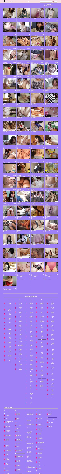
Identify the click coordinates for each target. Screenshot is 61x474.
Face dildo (17, 467)
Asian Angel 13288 (47, 117)
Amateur (5, 35)
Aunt (9, 357)
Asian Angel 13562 (33, 89)
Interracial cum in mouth (30, 448)
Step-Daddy (20, 377)
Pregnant (42, 407)
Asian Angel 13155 (47, 18)
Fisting (31, 350)
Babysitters (9, 362)
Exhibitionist (20, 406)
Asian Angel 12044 (19, 89)
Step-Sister (52, 350)
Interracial (31, 412)
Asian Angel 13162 (5, 117)
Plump (42, 403)
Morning (42, 355)
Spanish (52, 363)
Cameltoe (20, 337)
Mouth (42, 358)
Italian (31, 413)
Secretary (52, 340)
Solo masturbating (40, 466)
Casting (20, 341)
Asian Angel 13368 (5, 244)
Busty (10, 397)
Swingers (52, 381)
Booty (20, 176)
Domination (20, 391)
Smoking (52, 358)
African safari (8, 455)
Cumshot (10, 49)
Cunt (20, 371)
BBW (18, 176)
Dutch (20, 395)
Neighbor (42, 365)
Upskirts (52, 411)
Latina (31, 434)
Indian (31, 408)
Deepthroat (20, 383)
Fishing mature (18, 473)
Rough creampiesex (41, 452)
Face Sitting (31, 336)
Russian (42, 424)
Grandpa (31, 378)
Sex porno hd (40, 458)
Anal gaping (7, 463)
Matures (42, 341)
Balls (9, 363)
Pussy (42, 412)
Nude (42, 368)
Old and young (42, 379)
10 (48, 5)
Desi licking (18, 448)
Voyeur (53, 418)
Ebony (20, 398)
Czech (20, 373)
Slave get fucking (40, 462)
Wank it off (50, 447)
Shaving (52, 345)
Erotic (20, 402)
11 (49, 5)
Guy (31, 383)
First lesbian (18, 472)
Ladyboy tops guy (29, 466)
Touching (52, 399)
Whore (53, 427)
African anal (7, 454)
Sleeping (52, 355)
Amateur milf (7, 459)
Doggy (20, 388)
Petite (42, 399)
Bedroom (9, 371)
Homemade (31, 398)
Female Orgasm (31, 341)
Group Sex (31, 382)
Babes (36, 35)
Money (42, 353)
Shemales (52, 346)
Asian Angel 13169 (5, 316)
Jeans (31, 418)
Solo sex (39, 467)
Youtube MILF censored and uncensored (50, 272)
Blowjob (9, 35)
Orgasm (42, 380)
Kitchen (31, 424)
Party (42, 395)
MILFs (42, 346)
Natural (42, 364)
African (10, 342)
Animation (9, 346)
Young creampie (50, 459)
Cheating (20, 345)
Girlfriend (31, 370)
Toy (52, 400)
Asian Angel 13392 (5, 258)
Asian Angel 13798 (5, 216)
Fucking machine (31, 359)
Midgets (42, 345)
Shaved (53, 344)
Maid (42, 336)
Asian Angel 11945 (47, 89)
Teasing (52, 388)
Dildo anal (17, 452)
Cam (20, 336)
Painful (42, 387)
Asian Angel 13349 (33, 18)
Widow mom (50, 448)
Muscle (42, 359)
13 (50, 5)
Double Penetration (20, 392)
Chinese (20, 346)
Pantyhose (42, 391)
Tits (52, 395)
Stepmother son (40, 471)
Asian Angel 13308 (5, 75)
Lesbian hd (28, 471)
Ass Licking (9, 355)
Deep (20, 382)
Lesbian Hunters (5, 230)
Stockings (52, 372)
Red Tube (28, 48)
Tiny (52, 392)
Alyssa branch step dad (9, 456)
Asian (7, 35)
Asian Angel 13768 (47, 216)
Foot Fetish (31, 353)
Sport (52, 367)
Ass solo (7, 472)
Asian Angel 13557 (19, 230)
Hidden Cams (31, 394)
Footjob (31, 354)
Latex (31, 431)
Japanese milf (29, 457)
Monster (42, 354)
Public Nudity (42, 409)
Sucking (52, 377)
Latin (31, 432)
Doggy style (18, 456)
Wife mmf (49, 451)
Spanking (52, 364)
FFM (31, 345)
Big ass (10, 372)
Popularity (49, 4)
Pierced (42, 400)
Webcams (52, 423)
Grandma (31, 377)
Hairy (31, 388)
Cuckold (20, 364)
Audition (10, 356)
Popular (23, 1)
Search (55, 1)
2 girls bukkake (8, 447)
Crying (20, 363)
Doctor (20, 387)
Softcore (52, 359)
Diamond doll (18, 451)
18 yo (10, 336)
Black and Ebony (9, 380)
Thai (52, 391)
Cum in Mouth (20, 367)
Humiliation (31, 403)
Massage (42, 337)
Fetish (31, 344)
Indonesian (31, 409)
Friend (31, 358)
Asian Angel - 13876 (47, 230)
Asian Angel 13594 (33, 103)
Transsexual (52, 401)
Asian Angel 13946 (19, 117)
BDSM (22, 91)
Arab (9, 348)
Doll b (17, 457)
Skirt (52, 353)
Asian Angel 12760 (5, 145)
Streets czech (40, 472)
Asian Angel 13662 (47, 312)
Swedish (52, 380)
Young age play (50, 458)
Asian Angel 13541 (33, 258)
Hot (31, 401)
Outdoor (42, 383)
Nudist (42, 369)
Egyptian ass (18, 463)
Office (42, 376)
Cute (20, 372)
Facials (31, 337)
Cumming (20, 368)
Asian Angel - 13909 (5, 89)
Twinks (53, 404)
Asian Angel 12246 (47, 131)
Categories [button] (19, 1)
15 (52, 5)
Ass (47, 162)
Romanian (41, 422)
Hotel (31, 402)
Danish (20, 379)
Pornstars (41, 404)
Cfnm (20, 344)
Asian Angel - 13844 (19, 316)
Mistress (42, 349)
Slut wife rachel (40, 463)
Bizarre (10, 379)
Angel (48, 190)
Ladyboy (31, 430)
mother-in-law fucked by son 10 (7, 312)
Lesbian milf (29, 473)
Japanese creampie (30, 453)
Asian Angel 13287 (19, 145)
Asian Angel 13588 (47, 258)
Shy (52, 349)
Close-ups (20, 350)
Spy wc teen (39, 470)
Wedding (52, 424)
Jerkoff (31, 419)
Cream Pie (10, 307)
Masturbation (42, 340)
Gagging (31, 364)
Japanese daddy (29, 454)
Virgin (53, 417)
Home (16, 1)
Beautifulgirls (10, 370)
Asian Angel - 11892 (5, 18)
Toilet (52, 396)
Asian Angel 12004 (33, 117)
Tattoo (53, 386)
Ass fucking (36, 162)
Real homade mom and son (42, 447)
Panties (42, 390)
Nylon (42, 373)
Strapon (52, 373)
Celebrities (51, 275)
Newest (26, 1)
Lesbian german (29, 470)
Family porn (18, 469)
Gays (31, 368)
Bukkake (9, 394)
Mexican (42, 344)
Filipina (31, 346)
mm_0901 (18, 103)
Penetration (42, 398)
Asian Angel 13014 (47, 103)
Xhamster (14, 34)
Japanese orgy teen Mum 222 (35, 202)
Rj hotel (39, 451)
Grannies (31, 379)
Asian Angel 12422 (33, 216)
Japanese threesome (30, 458)
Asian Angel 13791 (5, 103)
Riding (42, 418)
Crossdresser (20, 362)
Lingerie (31, 439)
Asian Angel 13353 (19, 216)
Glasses (31, 374)
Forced (31, 355)
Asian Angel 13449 (5, 131)
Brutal (10, 393)
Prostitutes (42, 408)
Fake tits (17, 468)
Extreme (20, 407)
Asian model (7, 468)
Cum (51, 162)
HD (31, 392)
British (21, 176)
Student (52, 376)
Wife (52, 428)
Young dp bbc (50, 460)
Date (47, 4)
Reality (42, 415)
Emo (20, 401)
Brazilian (9, 388)
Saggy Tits (52, 336)
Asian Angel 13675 (47, 316)
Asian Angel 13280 (47, 145)
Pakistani (42, 389)
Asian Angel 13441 (47, 244)
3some (19, 49)
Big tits (20, 162)
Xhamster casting (51, 454)
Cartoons (20, 340)
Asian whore (7, 469)
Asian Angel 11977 (33, 145)
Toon (52, 397)
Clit (20, 349)
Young (53, 433)
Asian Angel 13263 (33, 272)
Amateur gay (7, 458)
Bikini (34, 204)
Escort (20, 403)
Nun (42, 370)
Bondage (9, 384)
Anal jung (7, 464)
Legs (31, 435)
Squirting (52, 371)
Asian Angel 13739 (33, 75)
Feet (31, 340)
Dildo (20, 386)
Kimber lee (28, 463)
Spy (52, 368)
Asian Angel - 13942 (33, 316)
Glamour (31, 373)
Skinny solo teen (40, 461)
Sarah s (39, 457)
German (31, 369)
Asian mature (8, 467)
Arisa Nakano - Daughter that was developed (23, 75)
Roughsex (41, 423)
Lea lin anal (28, 469)
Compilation (20, 355)
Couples (20, 359)
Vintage (53, 416)
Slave (52, 354)
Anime (10, 347)
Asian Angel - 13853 (47, 75)
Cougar (20, 358)
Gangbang (31, 365)
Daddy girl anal (18, 447)
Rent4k (39, 448)
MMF (42, 350)
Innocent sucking (29, 447)
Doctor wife (18, 455)
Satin (52, 337)
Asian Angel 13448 (33, 131)
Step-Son (52, 362)
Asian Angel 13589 (19, 258)
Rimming (42, 419)
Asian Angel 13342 (33, 244)
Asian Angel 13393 (5, 202)
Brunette (24, 49)
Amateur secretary (8, 460)
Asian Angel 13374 (19, 244)
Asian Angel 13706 (5, 272)
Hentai (31, 393)
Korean (31, 425)
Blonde (9, 176)
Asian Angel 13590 (19, 312)
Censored (23, 35)
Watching (52, 422)
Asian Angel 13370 (33, 230)
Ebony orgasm (18, 462)
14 (51, 5)
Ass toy (7, 473)
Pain (42, 386)
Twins (53, 405)
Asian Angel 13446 (19, 131)
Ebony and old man (19, 461)
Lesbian (31, 436)
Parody (42, 394)
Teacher (52, 387)
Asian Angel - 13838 (33, 312)
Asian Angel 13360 (19, 272)
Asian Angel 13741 (19, 18)
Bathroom (51, 91)
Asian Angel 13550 (19, 202)
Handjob (31, 389)
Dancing (20, 378)
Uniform (52, 410)
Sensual (52, 341)
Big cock (5, 176)
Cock (20, 353)
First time (31, 349)
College (20, 354)
